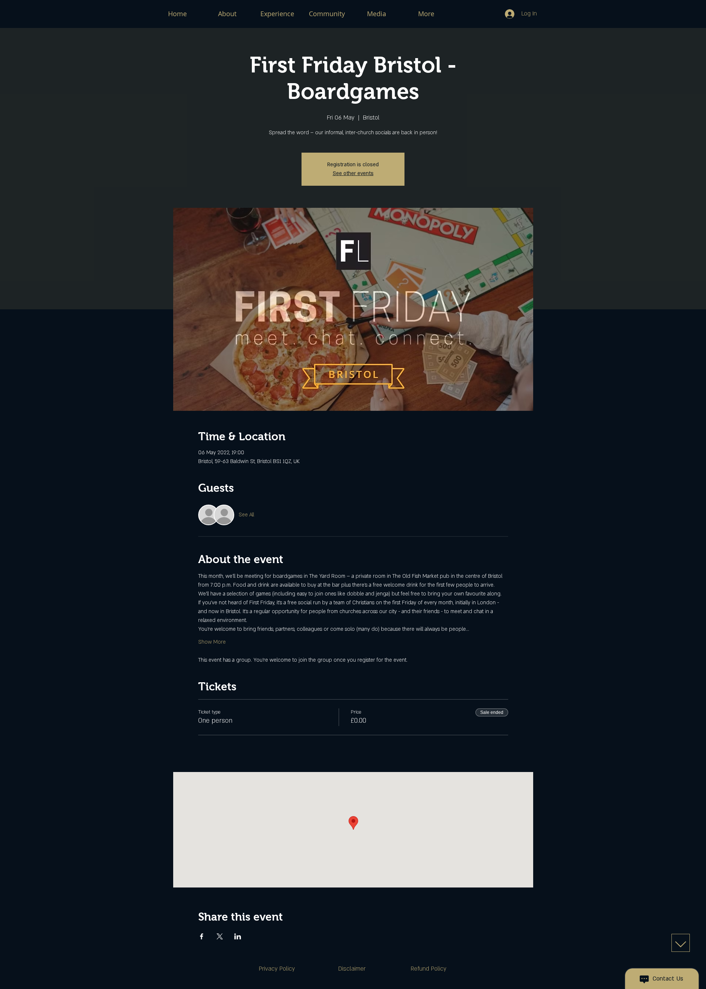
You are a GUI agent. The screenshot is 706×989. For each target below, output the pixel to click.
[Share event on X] (219, 936)
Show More (212, 641)
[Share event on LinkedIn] (237, 936)
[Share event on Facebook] (201, 936)
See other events (353, 173)
